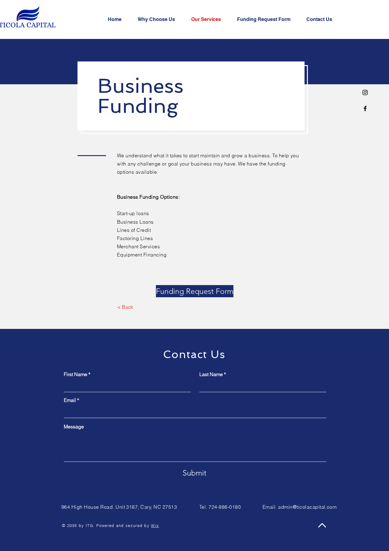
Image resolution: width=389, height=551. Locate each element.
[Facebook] (365, 108)
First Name (75, 374)
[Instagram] (365, 92)
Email (70, 400)
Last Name (211, 374)
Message (74, 426)
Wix (155, 525)
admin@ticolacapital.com (307, 507)
